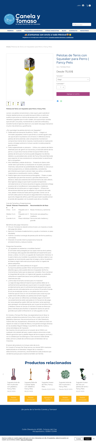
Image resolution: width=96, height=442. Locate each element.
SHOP (48, 24)
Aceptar (87, 439)
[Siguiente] (93, 374)
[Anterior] (3, 374)
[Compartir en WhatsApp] (61, 101)
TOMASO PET (44, 22)
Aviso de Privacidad (26, 440)
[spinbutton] (60, 87)
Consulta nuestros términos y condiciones (61, 37)
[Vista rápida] (13, 374)
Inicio (8, 47)
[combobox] (73, 79)
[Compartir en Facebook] (58, 101)
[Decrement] (58, 87)
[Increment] (63, 87)
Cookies (78, 439)
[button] (88, 6)
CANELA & (45, 20)
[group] (48, 385)
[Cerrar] (94, 439)
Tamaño (59, 76)
